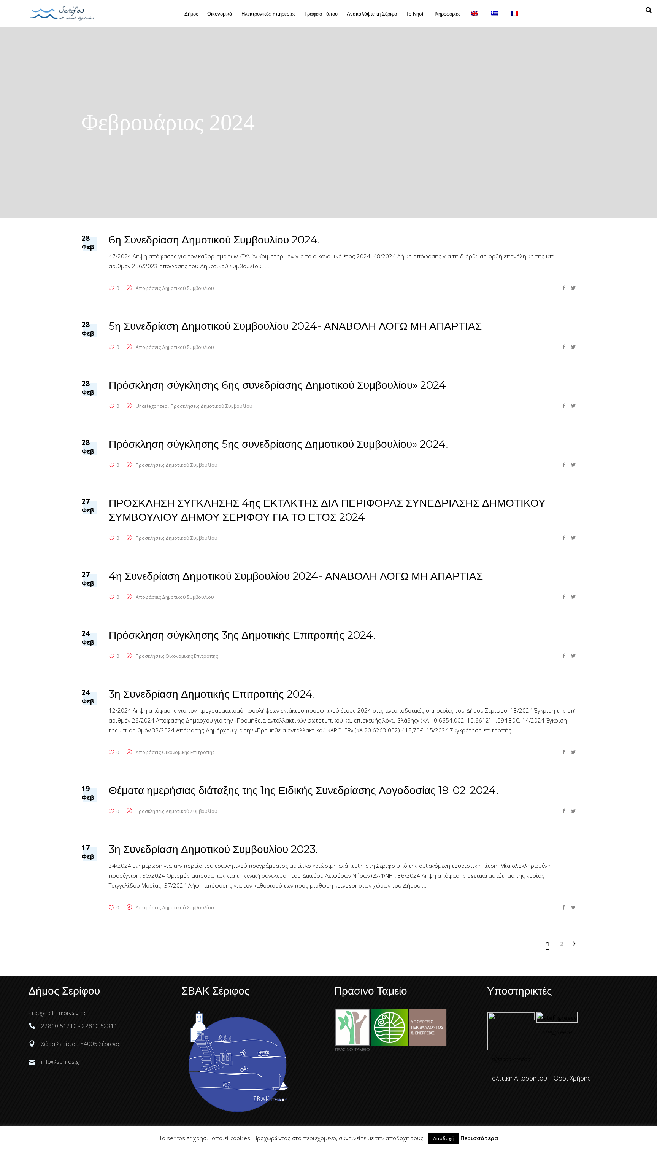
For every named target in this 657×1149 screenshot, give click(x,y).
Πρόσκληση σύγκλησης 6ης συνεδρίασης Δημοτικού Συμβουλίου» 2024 (277, 385)
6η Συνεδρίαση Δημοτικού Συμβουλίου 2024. (214, 239)
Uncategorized (152, 406)
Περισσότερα (479, 1138)
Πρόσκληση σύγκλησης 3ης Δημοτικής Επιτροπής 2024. (242, 635)
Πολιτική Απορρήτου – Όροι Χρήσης (539, 1078)
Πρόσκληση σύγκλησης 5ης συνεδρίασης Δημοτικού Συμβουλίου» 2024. (278, 444)
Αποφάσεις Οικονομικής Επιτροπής (175, 752)
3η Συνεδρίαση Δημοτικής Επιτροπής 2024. (212, 693)
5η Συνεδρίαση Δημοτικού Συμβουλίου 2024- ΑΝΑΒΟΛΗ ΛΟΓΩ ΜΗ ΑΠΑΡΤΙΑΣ (295, 326)
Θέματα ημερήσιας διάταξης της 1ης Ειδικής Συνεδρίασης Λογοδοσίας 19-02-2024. (303, 790)
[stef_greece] (557, 1017)
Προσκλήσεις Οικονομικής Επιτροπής (177, 656)
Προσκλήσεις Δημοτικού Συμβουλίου (211, 406)
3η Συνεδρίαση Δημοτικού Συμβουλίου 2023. (213, 849)
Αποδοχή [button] (443, 1138)
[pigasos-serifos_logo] (511, 1018)
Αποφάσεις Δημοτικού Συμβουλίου (175, 288)
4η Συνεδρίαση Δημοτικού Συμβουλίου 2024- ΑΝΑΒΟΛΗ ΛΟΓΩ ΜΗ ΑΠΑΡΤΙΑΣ (296, 576)
